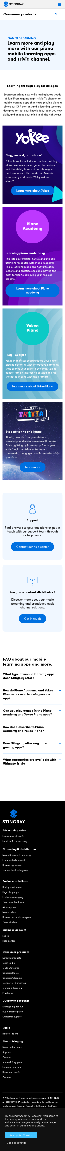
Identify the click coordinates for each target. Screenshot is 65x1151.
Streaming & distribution (19, 849)
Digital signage (10, 892)
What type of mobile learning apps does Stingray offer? (28, 676)
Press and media (11, 1072)
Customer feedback (13, 902)
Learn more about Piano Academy (32, 290)
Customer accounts (16, 1000)
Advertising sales (14, 830)
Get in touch (32, 619)
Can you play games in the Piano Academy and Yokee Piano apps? (27, 712)
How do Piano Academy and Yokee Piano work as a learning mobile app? (28, 694)
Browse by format (12, 865)
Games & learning (12, 987)
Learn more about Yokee (32, 191)
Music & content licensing (16, 855)
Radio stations (10, 1033)
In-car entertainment (13, 860)
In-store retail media (13, 836)
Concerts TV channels (14, 982)
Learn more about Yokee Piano (32, 386)
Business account (14, 930)
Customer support (12, 1016)
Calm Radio (8, 962)
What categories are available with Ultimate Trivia (29, 761)
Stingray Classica (12, 977)
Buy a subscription (12, 1011)
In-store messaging (12, 897)
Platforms (7, 992)
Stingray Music (10, 972)
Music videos (9, 912)
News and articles (12, 1047)
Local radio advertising (14, 841)
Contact (7, 1057)
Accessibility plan (12, 1062)
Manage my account (13, 1006)
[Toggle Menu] (56, 14)
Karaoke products (11, 957)
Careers (6, 1077)
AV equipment (10, 907)
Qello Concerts (10, 967)
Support (6, 1052)
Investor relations (11, 1067)
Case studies (9, 922)
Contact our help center (32, 547)
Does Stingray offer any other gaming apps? (25, 745)
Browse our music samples (16, 917)
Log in (5, 935)
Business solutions (15, 881)
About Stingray (12, 1041)
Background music (12, 887)
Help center (8, 940)
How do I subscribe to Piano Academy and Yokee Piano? (23, 729)
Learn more (32, 467)
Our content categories (15, 870)
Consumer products (19, 14)
